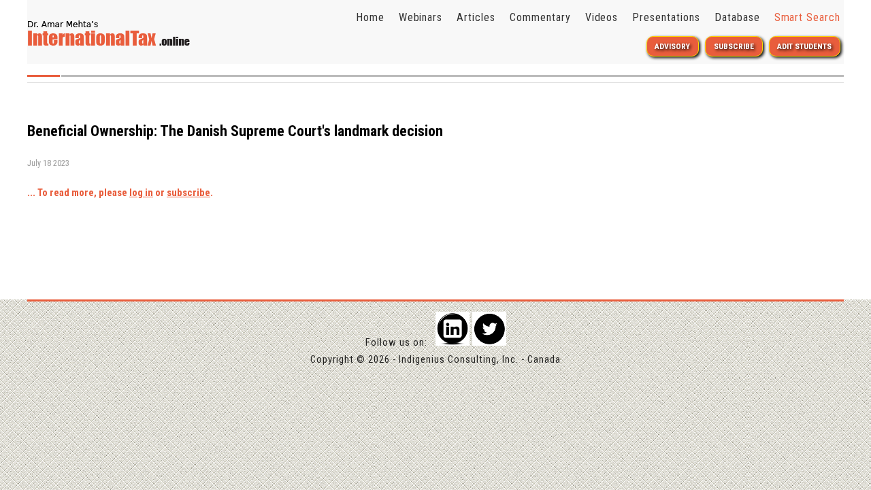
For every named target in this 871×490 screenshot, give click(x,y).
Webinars (421, 17)
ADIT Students (804, 46)
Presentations (666, 17)
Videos (602, 17)
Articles (476, 17)
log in (141, 192)
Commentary (540, 17)
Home (370, 17)
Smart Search (807, 17)
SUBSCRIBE (734, 46)
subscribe (188, 192)
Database (737, 17)
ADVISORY (672, 46)
